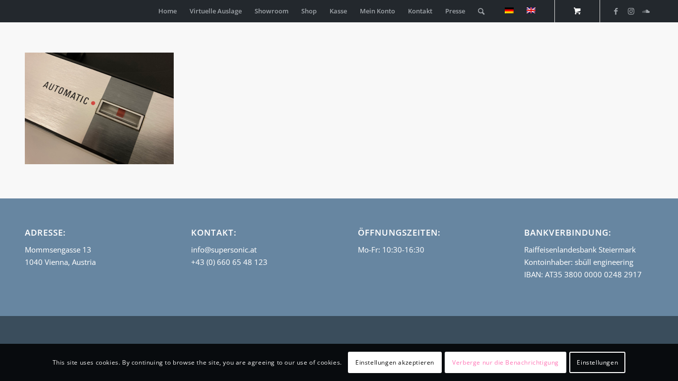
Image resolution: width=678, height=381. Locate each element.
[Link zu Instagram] (630, 10)
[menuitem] (167, 11)
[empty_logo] (27, 11)
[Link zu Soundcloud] (645, 10)
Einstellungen (597, 362)
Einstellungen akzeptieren (394, 362)
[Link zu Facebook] (616, 10)
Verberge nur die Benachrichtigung (505, 362)
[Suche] (481, 11)
